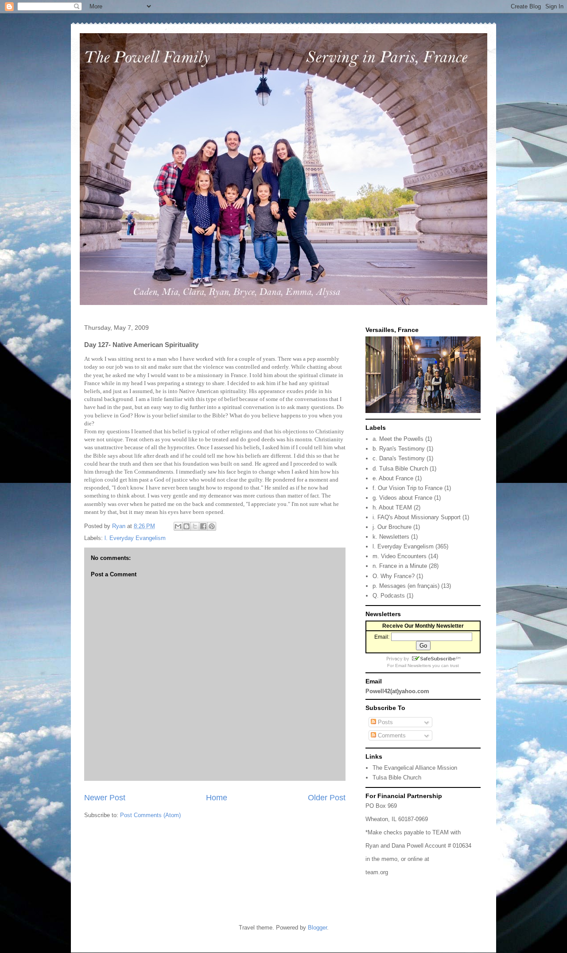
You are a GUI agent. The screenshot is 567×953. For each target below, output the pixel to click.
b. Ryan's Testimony (399, 448)
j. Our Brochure (392, 527)
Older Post (327, 797)
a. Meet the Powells (398, 439)
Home (216, 797)
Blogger (317, 927)
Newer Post (104, 797)
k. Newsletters (391, 536)
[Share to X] (194, 526)
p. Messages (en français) (406, 586)
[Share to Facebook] (203, 526)
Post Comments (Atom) (150, 815)
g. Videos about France (402, 497)
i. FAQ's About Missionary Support (417, 517)
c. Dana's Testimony (399, 458)
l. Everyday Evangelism (135, 538)
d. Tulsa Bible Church (400, 468)
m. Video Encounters (400, 556)
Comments (391, 735)
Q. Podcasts (389, 595)
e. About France (393, 478)
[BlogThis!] (186, 526)
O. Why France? (394, 576)
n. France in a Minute (400, 566)
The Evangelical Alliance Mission (415, 767)
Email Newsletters (413, 665)
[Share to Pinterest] (211, 526)
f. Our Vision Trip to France (408, 488)
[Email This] (178, 526)
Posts (384, 722)
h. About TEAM (392, 507)
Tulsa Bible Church (397, 777)
